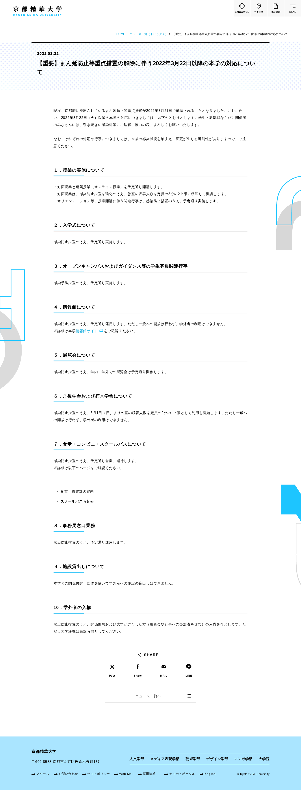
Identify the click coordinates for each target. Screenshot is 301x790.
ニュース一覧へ (148, 696)
